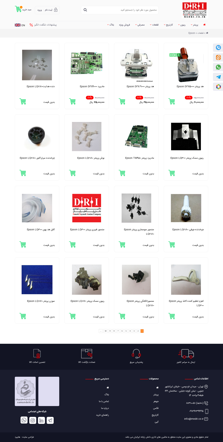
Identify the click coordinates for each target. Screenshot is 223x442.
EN (23, 26)
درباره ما (105, 408)
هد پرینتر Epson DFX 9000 (140, 86)
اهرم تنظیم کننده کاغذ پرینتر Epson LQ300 (186, 303)
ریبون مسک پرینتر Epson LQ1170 (87, 301)
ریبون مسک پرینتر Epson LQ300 (187, 158)
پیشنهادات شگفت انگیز (45, 25)
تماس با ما (104, 401)
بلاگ (111, 25)
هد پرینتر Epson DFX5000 (190, 86)
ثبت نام (48, 10)
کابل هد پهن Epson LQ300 (41, 230)
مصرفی (141, 25)
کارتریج (169, 25)
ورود (39, 10)
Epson (192, 33)
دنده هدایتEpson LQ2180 (41, 86)
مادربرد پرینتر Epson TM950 (139, 158)
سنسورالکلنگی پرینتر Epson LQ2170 (140, 303)
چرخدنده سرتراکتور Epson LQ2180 (37, 158)
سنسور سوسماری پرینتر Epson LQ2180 (139, 232)
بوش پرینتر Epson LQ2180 (90, 158)
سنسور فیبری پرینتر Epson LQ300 (87, 230)
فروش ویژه (124, 25)
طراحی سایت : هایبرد (24, 437)
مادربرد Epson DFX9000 (92, 86)
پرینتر (195, 25)
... (101, 331)
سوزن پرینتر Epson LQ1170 (41, 301)
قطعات (155, 25)
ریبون (183, 25)
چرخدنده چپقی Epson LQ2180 (188, 230)
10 (105, 331)
